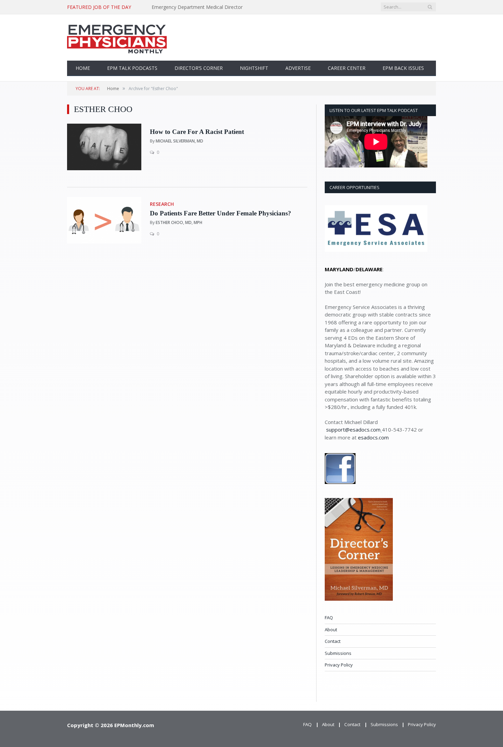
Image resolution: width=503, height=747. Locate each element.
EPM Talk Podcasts (132, 68)
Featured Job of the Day (99, 7)
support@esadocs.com (353, 429)
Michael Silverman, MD (179, 141)
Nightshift (254, 68)
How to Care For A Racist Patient (197, 131)
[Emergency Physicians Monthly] (117, 37)
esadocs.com (373, 437)
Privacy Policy (339, 665)
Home (83, 68)
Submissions (338, 653)
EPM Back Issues (403, 68)
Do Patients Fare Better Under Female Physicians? (220, 213)
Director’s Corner (199, 68)
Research (162, 204)
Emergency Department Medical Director (197, 7)
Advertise (298, 68)
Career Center (346, 68)
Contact (332, 641)
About (331, 629)
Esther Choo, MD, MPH (179, 222)
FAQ (329, 617)
